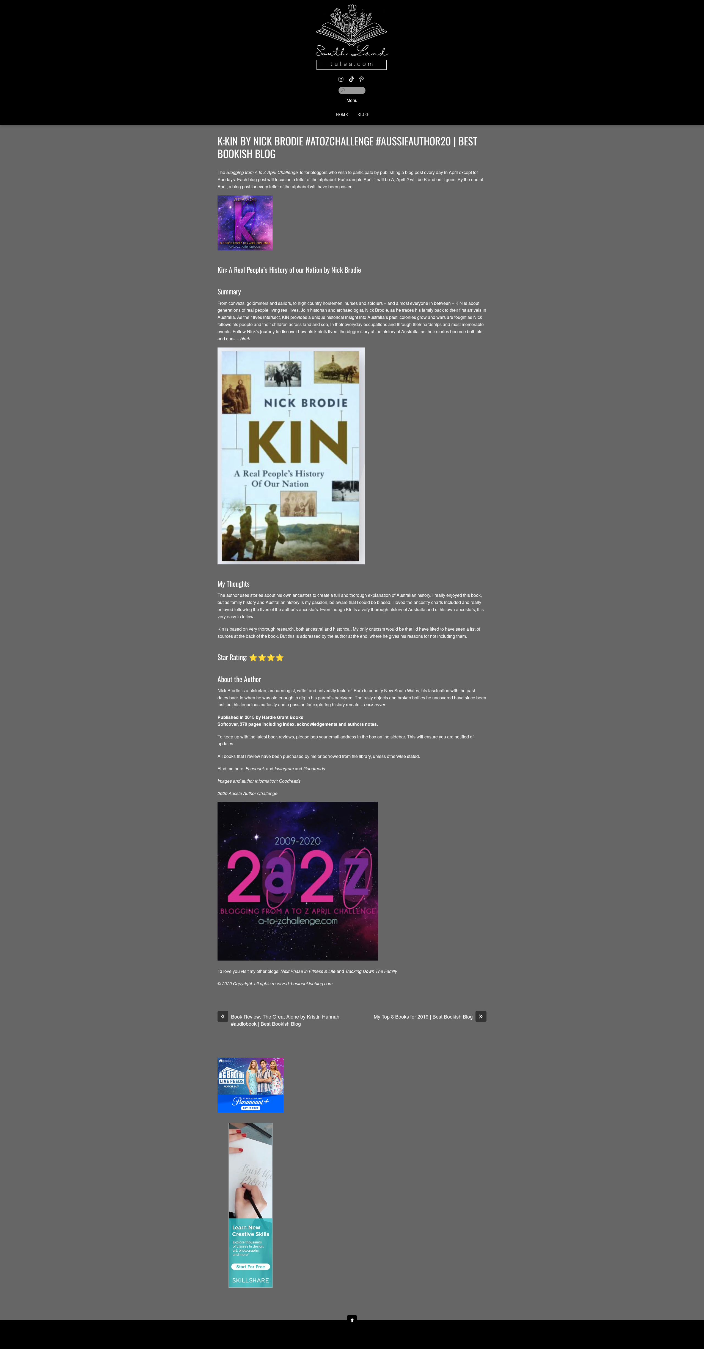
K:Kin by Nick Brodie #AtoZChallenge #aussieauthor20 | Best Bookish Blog (347, 147)
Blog (363, 115)
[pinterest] (361, 78)
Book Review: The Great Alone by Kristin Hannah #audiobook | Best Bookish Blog (280, 1020)
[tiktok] (351, 78)
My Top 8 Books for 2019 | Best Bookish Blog (428, 1016)
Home (342, 115)
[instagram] (341, 78)
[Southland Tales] (352, 65)
